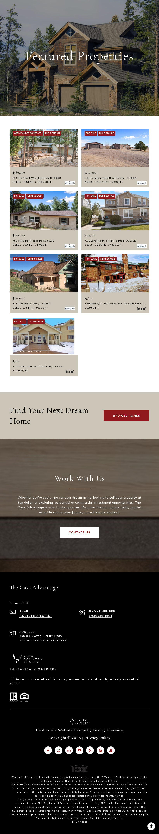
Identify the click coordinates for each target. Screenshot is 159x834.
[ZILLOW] (111, 750)
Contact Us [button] (79, 532)
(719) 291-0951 (100, 616)
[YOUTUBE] (79, 750)
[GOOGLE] (100, 750)
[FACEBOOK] (48, 750)
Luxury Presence (108, 730)
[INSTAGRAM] (58, 750)
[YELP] (90, 750)
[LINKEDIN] (69, 750)
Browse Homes (126, 415)
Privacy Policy (98, 737)
